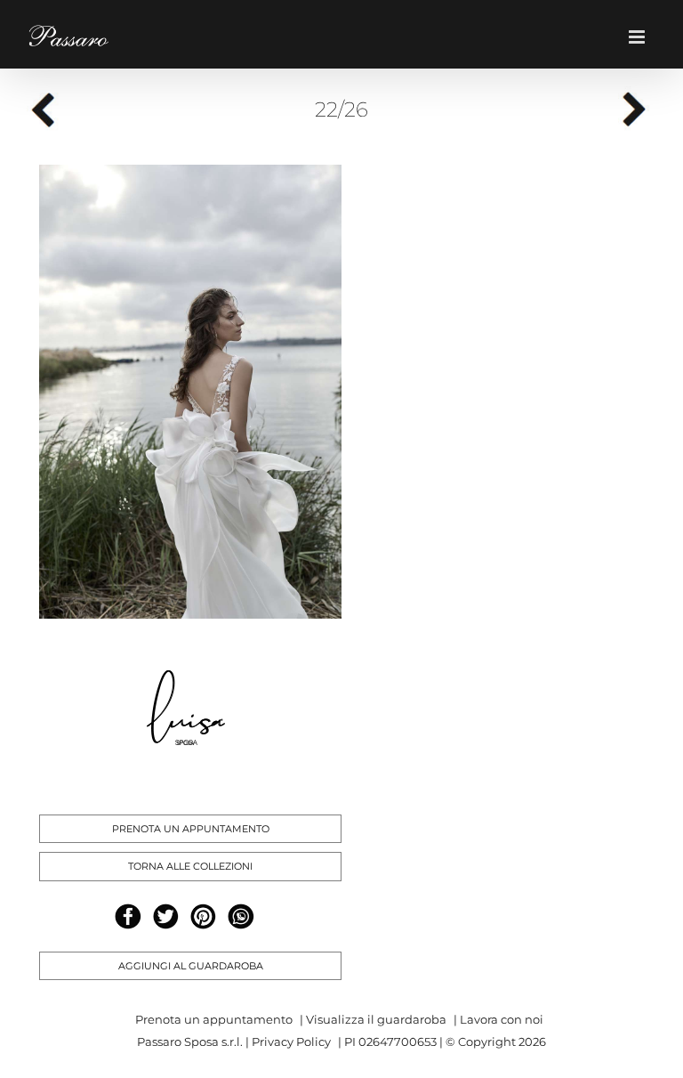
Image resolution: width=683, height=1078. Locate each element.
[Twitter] (166, 916)
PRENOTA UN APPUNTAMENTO (190, 829)
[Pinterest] (203, 916)
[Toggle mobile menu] (642, 37)
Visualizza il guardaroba (376, 1019)
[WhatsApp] (240, 916)
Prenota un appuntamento (214, 1019)
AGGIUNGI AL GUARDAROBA (190, 966)
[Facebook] (128, 916)
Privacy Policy (291, 1041)
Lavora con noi (501, 1019)
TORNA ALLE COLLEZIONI (190, 866)
